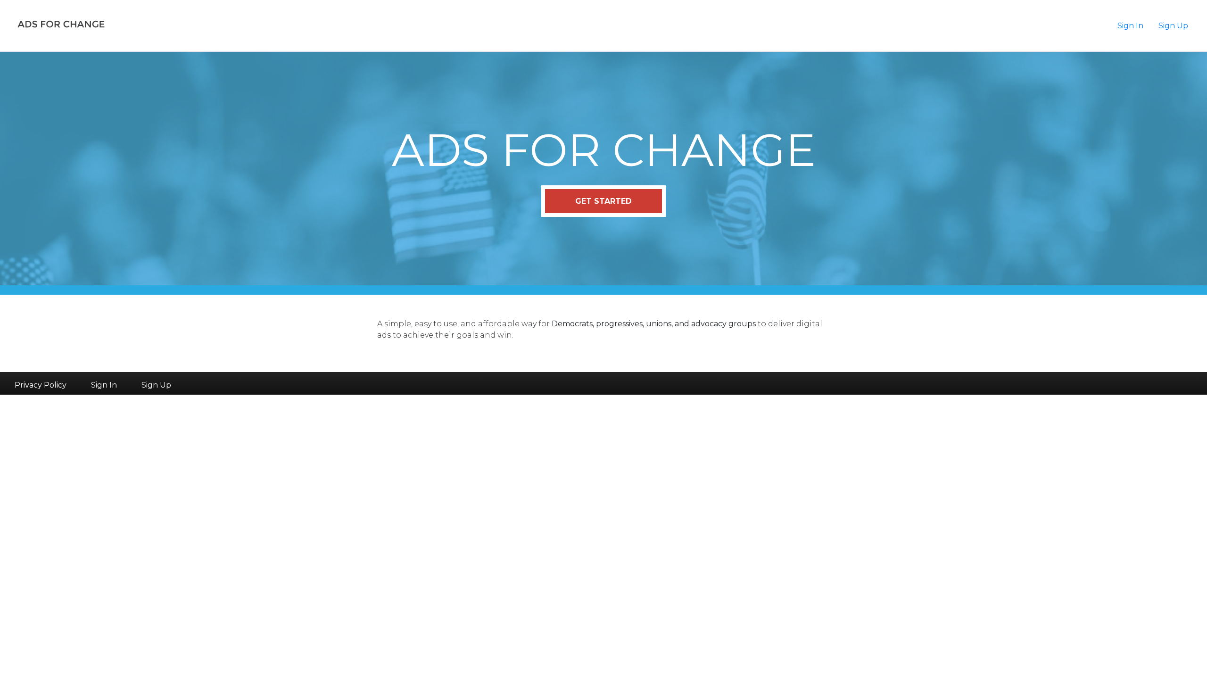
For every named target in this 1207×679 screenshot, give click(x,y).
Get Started (603, 201)
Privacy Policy (40, 385)
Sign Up (1173, 25)
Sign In (1130, 25)
